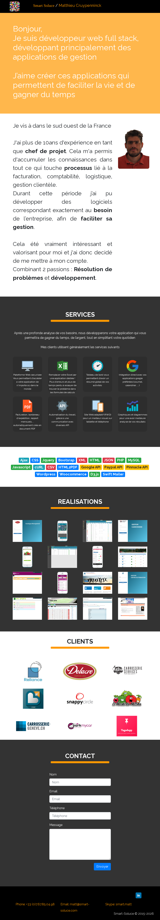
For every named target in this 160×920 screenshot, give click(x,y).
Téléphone (57, 808)
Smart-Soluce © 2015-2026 (134, 914)
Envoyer (102, 866)
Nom (53, 774)
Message (55, 825)
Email (53, 791)
